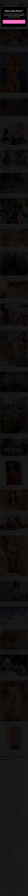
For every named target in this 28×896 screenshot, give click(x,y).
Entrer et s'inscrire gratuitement (14, 21)
